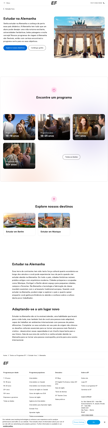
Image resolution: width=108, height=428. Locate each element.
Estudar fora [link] (32, 355)
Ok (94, 422)
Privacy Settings (79, 422)
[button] (7, 3)
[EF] (54, 3)
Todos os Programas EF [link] (18, 355)
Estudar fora (9, 9)
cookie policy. (8, 426)
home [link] (5, 355)
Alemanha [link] (42, 355)
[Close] (104, 422)
